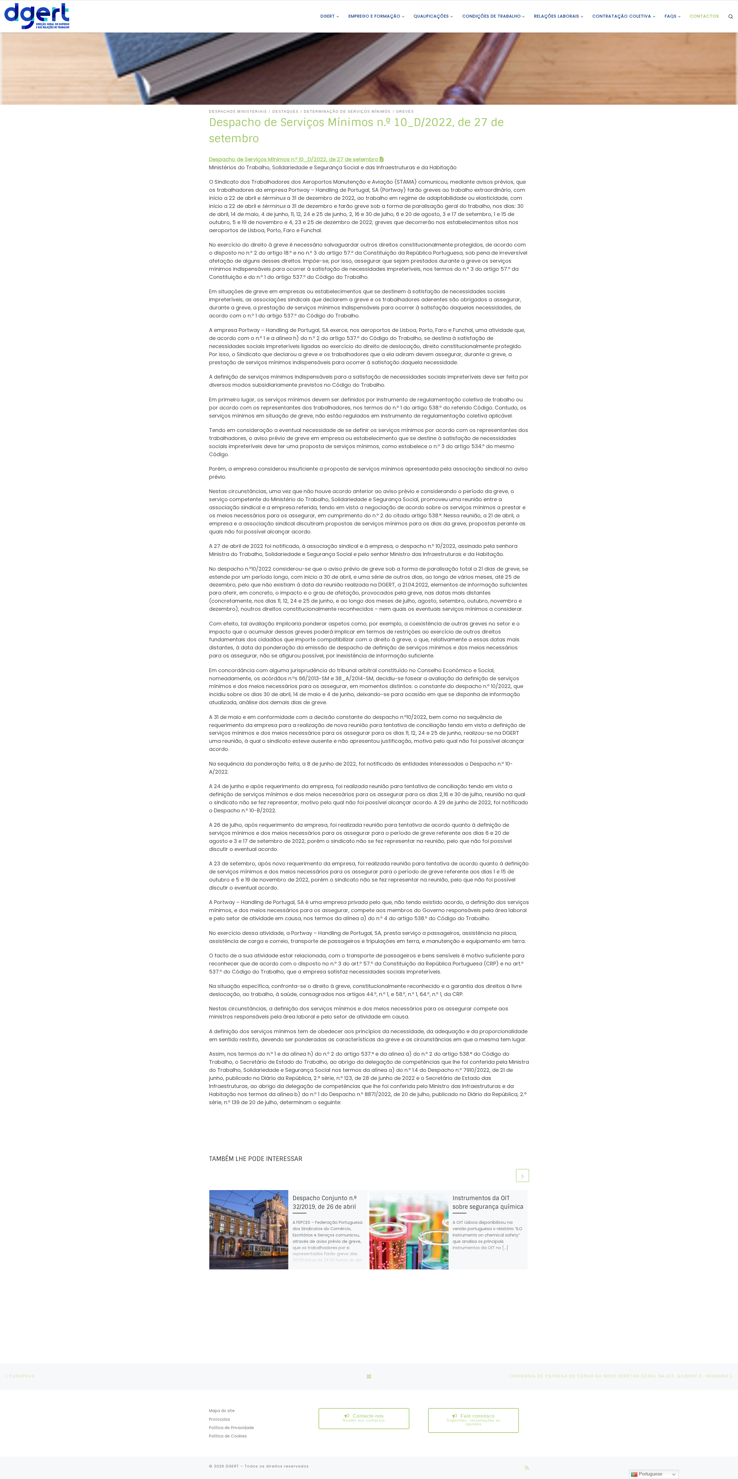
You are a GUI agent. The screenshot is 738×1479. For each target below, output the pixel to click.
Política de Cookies (228, 1436)
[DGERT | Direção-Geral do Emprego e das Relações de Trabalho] (36, 15)
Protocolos (219, 1419)
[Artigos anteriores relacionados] (508, 1175)
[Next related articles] (522, 1175)
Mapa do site (222, 1411)
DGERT (232, 1466)
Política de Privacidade (231, 1428)
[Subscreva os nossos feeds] (527, 1468)
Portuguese (650, 1474)
